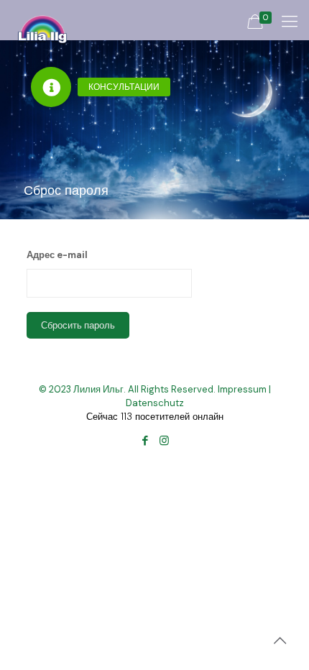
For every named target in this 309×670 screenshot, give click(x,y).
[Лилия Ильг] (43, 18)
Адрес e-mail (57, 255)
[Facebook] (144, 440)
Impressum (242, 389)
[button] (51, 87)
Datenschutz (155, 403)
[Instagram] (164, 440)
